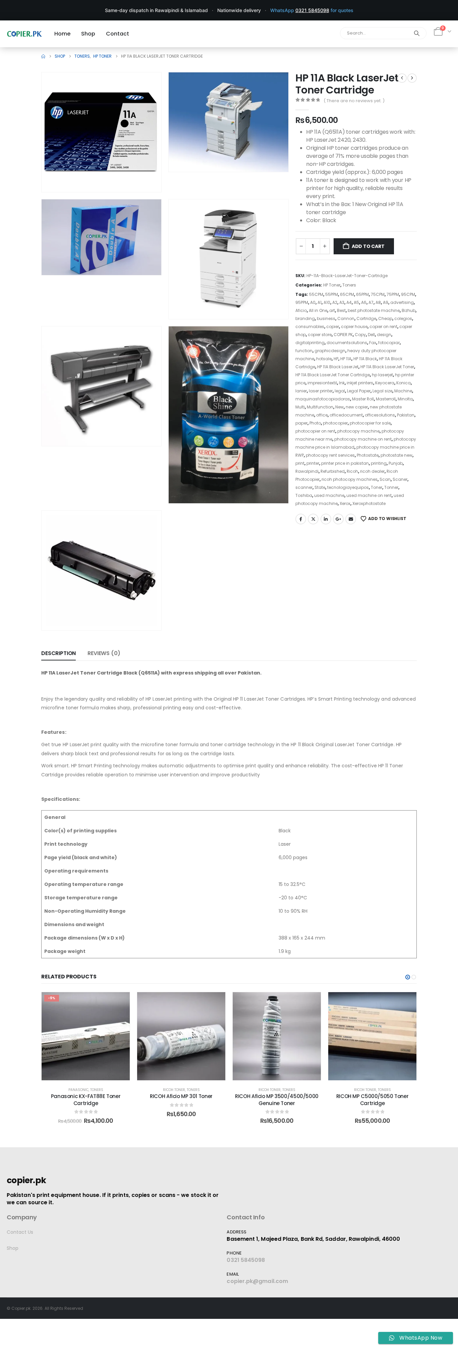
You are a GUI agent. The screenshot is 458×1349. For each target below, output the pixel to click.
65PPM (362, 294)
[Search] (416, 33)
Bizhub (408, 310)
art (332, 310)
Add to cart (368, 246)
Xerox (345, 503)
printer (312, 463)
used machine (329, 495)
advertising (402, 302)
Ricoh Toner (174, 1089)
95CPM (408, 294)
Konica (403, 383)
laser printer (321, 391)
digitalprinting (310, 342)
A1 (320, 302)
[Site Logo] (24, 33)
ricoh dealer (372, 471)
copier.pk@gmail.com (257, 1281)
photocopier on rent (315, 431)
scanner (303, 487)
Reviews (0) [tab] (104, 653)
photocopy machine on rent (363, 439)
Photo (315, 423)
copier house (354, 326)
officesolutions (380, 415)
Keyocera (384, 383)
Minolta (405, 399)
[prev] (402, 78)
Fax (372, 342)
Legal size (382, 391)
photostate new (396, 455)
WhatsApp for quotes (311, 10)
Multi (300, 407)
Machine (403, 391)
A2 (334, 302)
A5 (356, 302)
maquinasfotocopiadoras (322, 399)
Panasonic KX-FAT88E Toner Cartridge (86, 1099)
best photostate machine (374, 310)
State (319, 487)
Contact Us (20, 1232)
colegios (403, 318)
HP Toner (331, 285)
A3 (341, 302)
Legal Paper (358, 391)
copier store (320, 334)
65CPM (347, 294)
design (384, 334)
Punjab (396, 463)
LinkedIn (326, 519)
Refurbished (333, 471)
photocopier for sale (370, 423)
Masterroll (386, 399)
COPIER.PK (343, 334)
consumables (309, 326)
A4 (349, 302)
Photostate (368, 455)
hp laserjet (382, 375)
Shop (12, 1248)
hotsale (324, 359)
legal (340, 391)
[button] (147, 178)
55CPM (316, 294)
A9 (385, 302)
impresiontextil (322, 383)
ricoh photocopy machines (350, 479)
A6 (363, 302)
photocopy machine (358, 431)
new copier (357, 407)
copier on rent (383, 326)
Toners (349, 285)
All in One (318, 310)
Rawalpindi (307, 471)
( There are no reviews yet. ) (354, 101)
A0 (313, 302)
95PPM (301, 302)
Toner (376, 487)
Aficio (301, 310)
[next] (412, 78)
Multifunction (320, 407)
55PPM (331, 294)
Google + (338, 519)
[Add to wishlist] (119, 1002)
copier (332, 326)
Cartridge (366, 318)
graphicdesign (329, 351)
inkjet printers (360, 383)
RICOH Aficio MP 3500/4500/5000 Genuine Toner (277, 1099)
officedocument (346, 415)
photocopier (335, 423)
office (322, 415)
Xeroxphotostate (369, 503)
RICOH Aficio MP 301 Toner (181, 1096)
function (303, 351)
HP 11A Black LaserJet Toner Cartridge (332, 375)
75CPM (378, 294)
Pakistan (405, 415)
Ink (342, 383)
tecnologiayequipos (348, 487)
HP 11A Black (365, 359)
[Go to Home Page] (43, 56)
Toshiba (303, 495)
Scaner (400, 479)
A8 (378, 302)
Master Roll (363, 399)
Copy (360, 334)
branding (305, 318)
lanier (301, 391)
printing (379, 463)
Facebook (300, 519)
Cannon (345, 318)
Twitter (313, 519)
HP (336, 359)
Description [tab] (58, 653)
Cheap (385, 318)
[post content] (86, 1036)
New (339, 407)
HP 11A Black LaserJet (337, 367)
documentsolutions (347, 342)
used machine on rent (369, 495)
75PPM (393, 294)
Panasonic (78, 1089)
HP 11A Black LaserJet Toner (387, 367)
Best (341, 310)
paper (301, 423)
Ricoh (352, 471)
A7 (371, 302)
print (299, 463)
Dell (371, 334)
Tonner (391, 487)
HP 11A (345, 359)
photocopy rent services (330, 455)
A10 (327, 302)
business (326, 318)
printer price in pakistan (345, 463)
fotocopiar (389, 342)
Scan (385, 479)
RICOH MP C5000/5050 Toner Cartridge (372, 1099)
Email (350, 519)
